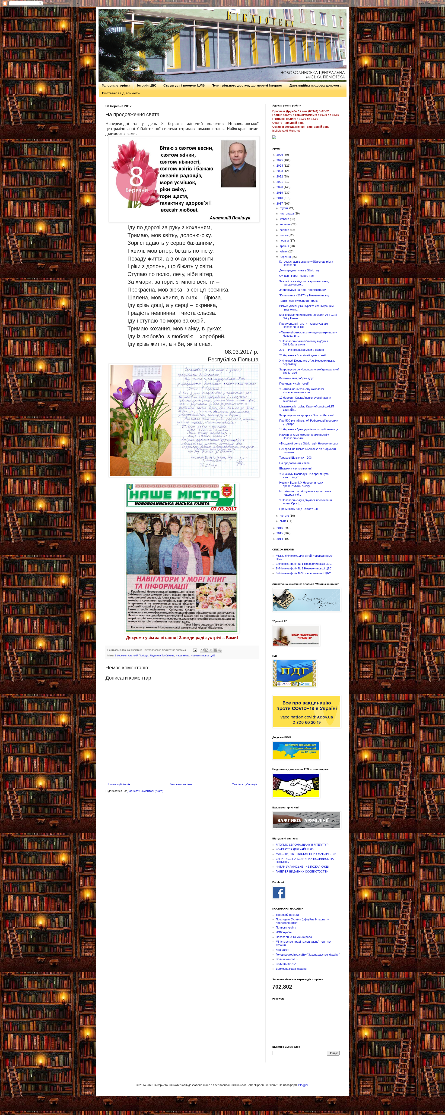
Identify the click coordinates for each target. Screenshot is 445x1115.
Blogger (303, 1085)
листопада (287, 213)
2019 (280, 192)
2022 (280, 176)
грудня (284, 208)
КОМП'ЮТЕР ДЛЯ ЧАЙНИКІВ (295, 849)
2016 (280, 528)
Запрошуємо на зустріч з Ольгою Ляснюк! (306, 415)
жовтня (285, 219)
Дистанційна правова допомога (315, 85)
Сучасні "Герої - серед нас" (297, 275)
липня (284, 235)
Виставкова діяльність (121, 93)
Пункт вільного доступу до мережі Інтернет (247, 85)
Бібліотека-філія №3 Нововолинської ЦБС (303, 573)
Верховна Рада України (291, 968)
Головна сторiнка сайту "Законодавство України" (308, 954)
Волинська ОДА (286, 964)
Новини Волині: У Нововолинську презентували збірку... (301, 484)
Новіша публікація (118, 784)
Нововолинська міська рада (294, 937)
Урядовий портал (287, 914)
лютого (285, 515)
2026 (280, 154)
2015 (280, 533)
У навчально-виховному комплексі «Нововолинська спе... (301, 391)
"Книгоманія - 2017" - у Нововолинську (304, 295)
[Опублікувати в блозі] (206, 650)
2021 (280, 181)
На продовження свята (294, 463)
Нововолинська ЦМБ (203, 655)
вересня (285, 224)
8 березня (121, 655)
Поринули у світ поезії (293, 383)
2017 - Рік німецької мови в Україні (301, 349)
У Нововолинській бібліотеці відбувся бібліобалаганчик (303, 343)
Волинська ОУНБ (287, 959)
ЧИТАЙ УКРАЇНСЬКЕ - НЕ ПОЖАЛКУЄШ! (302, 866)
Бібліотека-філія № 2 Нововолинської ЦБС (304, 568)
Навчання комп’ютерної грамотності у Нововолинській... (304, 436)
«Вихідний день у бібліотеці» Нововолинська (308, 443)
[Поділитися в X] (211, 650)
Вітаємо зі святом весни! (295, 468)
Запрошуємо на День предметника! (302, 290)
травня (285, 246)
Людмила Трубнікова (162, 655)
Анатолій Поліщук (138, 655)
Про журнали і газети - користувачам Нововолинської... (303, 325)
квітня (284, 251)
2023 (280, 171)
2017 (280, 203)
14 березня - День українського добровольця (308, 429)
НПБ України (284, 932)
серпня (285, 230)
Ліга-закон (282, 949)
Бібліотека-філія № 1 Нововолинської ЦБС (304, 563)
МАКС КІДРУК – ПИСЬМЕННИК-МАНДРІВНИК (306, 854)
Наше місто (182, 655)
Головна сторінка (116, 85)
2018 (280, 198)
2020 (280, 187)
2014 (280, 538)
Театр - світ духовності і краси (298, 300)
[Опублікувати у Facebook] (215, 650)
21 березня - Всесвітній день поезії (302, 355)
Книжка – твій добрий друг (296, 378)
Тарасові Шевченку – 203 (295, 457)
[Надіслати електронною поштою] (202, 650)
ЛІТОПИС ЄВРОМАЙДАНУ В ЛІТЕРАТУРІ (302, 844)
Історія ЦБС (146, 85)
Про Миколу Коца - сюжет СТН (299, 509)
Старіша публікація (244, 784)
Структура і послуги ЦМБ (184, 85)
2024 (280, 165)
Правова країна (286, 927)
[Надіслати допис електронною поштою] (195, 650)
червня (285, 240)
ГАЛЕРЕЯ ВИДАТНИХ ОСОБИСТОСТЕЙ (302, 871)
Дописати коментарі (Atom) (145, 791)
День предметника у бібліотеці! (299, 270)
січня (283, 521)
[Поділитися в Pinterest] (220, 650)
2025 (280, 160)
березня (286, 257)
